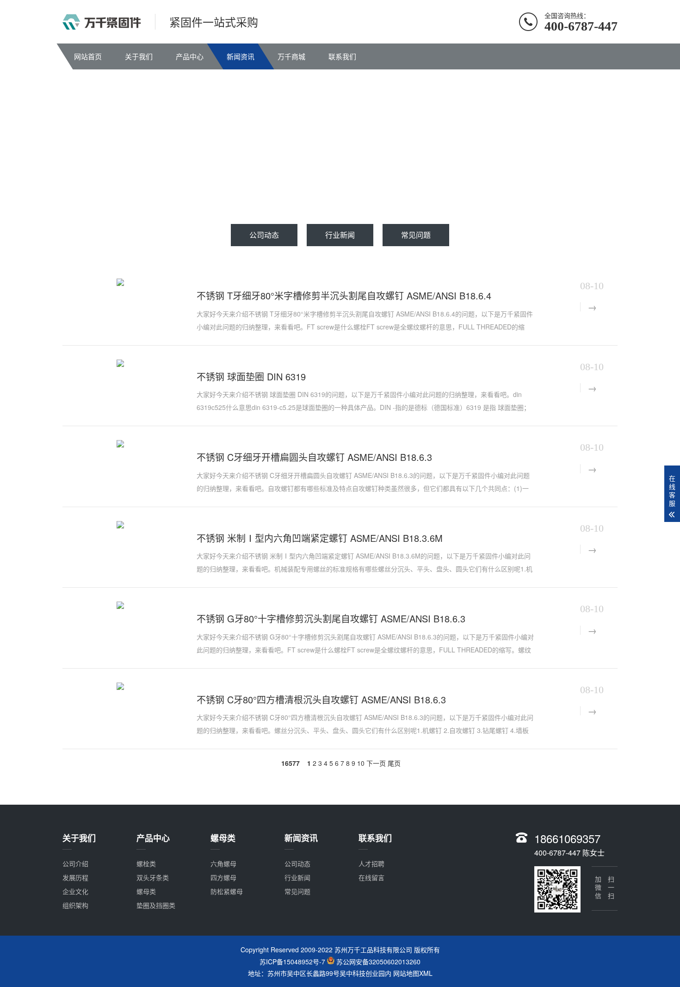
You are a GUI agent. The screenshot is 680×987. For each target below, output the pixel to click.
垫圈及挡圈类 (155, 905)
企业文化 (75, 891)
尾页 (394, 763)
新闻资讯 (240, 56)
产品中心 (190, 56)
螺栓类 (146, 863)
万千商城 (291, 56)
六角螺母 (223, 863)
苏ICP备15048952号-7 (293, 961)
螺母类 (146, 891)
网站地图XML (413, 973)
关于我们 (139, 56)
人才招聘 (371, 863)
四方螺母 (223, 877)
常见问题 (416, 235)
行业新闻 (340, 235)
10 (361, 763)
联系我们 (342, 56)
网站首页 (88, 56)
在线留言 (371, 877)
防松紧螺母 (226, 891)
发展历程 (75, 877)
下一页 (376, 763)
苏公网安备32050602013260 (378, 961)
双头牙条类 (152, 877)
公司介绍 (75, 863)
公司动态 (264, 235)
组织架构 (75, 905)
